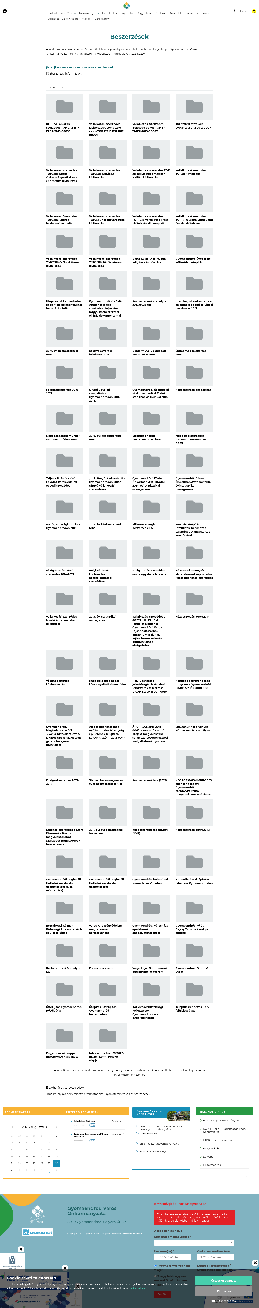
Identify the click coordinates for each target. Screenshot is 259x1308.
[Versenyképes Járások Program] (12, 1262)
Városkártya (102, 18)
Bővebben (117, 1121)
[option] (224, 1145)
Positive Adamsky (133, 1234)
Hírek (61, 13)
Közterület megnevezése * (172, 1237)
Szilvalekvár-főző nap (84, 1121)
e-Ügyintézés (144, 13)
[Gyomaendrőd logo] (37, 1214)
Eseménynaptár (123, 13)
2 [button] (242, 1176)
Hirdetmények (212, 1164)
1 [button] (238, 1176)
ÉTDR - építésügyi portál (217, 1140)
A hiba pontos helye (168, 1231)
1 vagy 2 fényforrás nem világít (172, 1268)
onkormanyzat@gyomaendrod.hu (159, 1143)
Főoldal (52, 13)
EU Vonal (208, 1156)
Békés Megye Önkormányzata (221, 1120)
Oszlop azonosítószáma (213, 1251)
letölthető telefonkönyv (153, 1151)
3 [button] (246, 1176)
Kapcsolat (53, 18)
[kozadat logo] (37, 1240)
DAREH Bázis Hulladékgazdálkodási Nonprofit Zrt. (225, 1130)
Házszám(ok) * (164, 1251)
